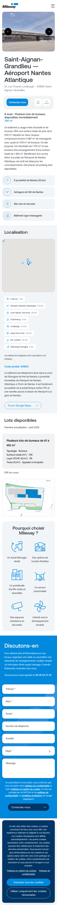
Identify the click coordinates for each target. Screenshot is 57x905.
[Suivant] (49, 31)
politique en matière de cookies (25, 789)
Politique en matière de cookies (21, 871)
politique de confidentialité (37, 786)
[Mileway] (10, 6)
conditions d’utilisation (31, 795)
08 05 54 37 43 (43, 675)
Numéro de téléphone (17, 726)
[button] (23, 263)
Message (11, 763)
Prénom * (11, 689)
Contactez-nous (17, 102)
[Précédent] (8, 31)
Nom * (9, 701)
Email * (9, 713)
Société (10, 738)
